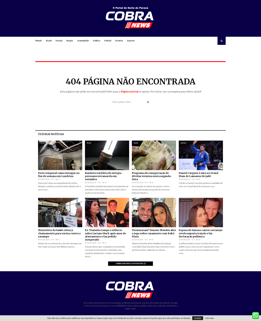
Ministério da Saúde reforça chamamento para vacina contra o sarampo (59, 233)
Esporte (131, 41)
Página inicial (129, 91)
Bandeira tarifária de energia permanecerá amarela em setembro (103, 176)
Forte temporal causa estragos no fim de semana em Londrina (59, 174)
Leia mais (209, 318)
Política (96, 41)
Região (69, 41)
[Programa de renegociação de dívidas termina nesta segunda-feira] (154, 155)
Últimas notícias (51, 134)
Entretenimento (92, 200)
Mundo (38, 41)
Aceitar (197, 318)
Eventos (119, 41)
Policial (107, 41)
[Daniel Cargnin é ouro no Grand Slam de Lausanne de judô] (201, 155)
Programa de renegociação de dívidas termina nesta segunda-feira (152, 176)
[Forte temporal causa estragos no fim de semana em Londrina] (60, 155)
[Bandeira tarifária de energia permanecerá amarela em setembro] (107, 155)
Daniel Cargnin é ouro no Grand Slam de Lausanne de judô (198, 174)
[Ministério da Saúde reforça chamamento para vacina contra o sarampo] (60, 212)
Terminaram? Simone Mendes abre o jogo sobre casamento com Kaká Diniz (154, 233)
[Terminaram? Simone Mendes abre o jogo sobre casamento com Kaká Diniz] (154, 212)
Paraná (59, 41)
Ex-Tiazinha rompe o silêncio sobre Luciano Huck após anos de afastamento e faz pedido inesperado (105, 235)
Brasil (49, 41)
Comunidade (83, 41)
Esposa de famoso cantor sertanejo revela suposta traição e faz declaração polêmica (200, 233)
